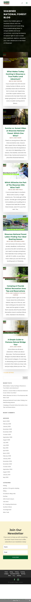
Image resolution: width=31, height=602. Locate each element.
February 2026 (7, 424)
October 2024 (7, 466)
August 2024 (6, 472)
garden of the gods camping (11, 488)
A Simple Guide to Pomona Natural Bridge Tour (15, 342)
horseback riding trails (9, 493)
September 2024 (7, 469)
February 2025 (7, 456)
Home (6, 572)
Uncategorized (7, 509)
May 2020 (5, 477)
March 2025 (6, 453)
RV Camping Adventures (9, 504)
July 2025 (5, 442)
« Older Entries (8, 372)
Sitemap (19, 575)
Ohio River (6, 501)
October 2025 (7, 434)
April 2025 (6, 450)
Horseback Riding (14, 573)
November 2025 (7, 432)
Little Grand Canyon (8, 499)
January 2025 (7, 458)
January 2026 (7, 426)
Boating (23, 573)
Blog (14, 575)
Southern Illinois (19, 241)
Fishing (5, 485)
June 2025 (6, 445)
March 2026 (6, 421)
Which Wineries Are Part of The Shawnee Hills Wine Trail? (15, 185)
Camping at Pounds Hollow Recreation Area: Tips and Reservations (15, 288)
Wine (9, 575)
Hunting (19, 81)
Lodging (6, 573)
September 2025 (7, 437)
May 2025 (5, 448)
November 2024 (7, 464)
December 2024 (7, 461)
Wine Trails (19, 189)
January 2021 (6, 474)
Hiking (19, 138)
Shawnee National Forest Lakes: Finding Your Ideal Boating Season (15, 236)
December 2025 (7, 429)
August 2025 (6, 440)
